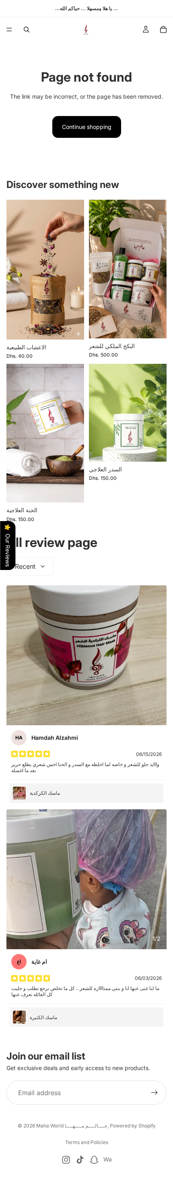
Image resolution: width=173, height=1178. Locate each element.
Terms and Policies (86, 1142)
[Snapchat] (94, 1160)
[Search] (26, 29)
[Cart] (163, 29)
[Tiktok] (80, 1160)
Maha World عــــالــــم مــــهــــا (71, 1126)
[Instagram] (66, 1160)
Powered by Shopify (133, 1126)
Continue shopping (86, 126)
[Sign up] (154, 1093)
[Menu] (9, 29)
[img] (30, 754)
